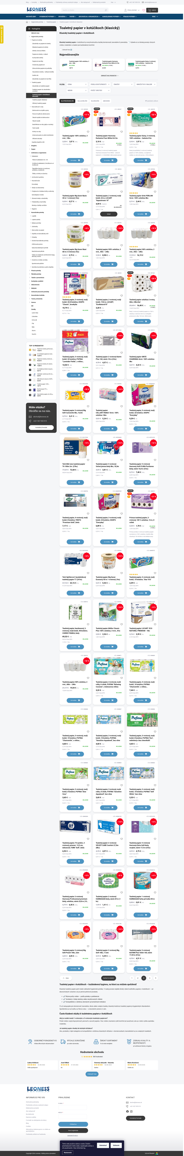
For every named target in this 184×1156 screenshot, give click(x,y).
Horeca (33, 302)
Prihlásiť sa (73, 1124)
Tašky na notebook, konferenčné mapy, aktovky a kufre (43, 255)
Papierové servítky (37, 61)
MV (32, 306)
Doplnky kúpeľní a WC (38, 142)
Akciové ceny (35, 33)
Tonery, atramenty (36, 299)
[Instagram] (131, 1111)
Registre (34, 209)
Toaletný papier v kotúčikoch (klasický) (41, 95)
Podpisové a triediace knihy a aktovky (43, 191)
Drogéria (34, 145)
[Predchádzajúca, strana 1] (137, 978)
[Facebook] (127, 1111)
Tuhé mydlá (35, 128)
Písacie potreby (36, 270)
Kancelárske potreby (37, 212)
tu (84, 1148)
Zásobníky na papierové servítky (41, 79)
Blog (27, 2)
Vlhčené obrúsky (37, 138)
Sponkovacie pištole (38, 263)
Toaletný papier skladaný (39, 100)
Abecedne (106, 101)
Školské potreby (36, 274)
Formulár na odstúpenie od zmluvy (36, 1120)
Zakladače (35, 156)
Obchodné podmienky (46, 2)
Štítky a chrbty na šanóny (39, 173)
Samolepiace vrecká (38, 195)
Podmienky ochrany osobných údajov (67, 2)
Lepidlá (34, 216)
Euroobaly (35, 184)
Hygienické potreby (37, 36)
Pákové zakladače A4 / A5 (40, 160)
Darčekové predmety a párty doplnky (42, 267)
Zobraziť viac (92, 1074)
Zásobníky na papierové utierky (41, 43)
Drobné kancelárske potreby (40, 240)
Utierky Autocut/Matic (38, 50)
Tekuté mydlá (36, 121)
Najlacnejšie (82, 101)
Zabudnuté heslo (72, 1135)
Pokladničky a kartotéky (39, 202)
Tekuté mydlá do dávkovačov (40, 117)
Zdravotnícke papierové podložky (42, 68)
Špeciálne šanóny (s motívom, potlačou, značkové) (41, 169)
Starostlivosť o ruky (37, 107)
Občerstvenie (35, 284)
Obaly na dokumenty (38, 187)
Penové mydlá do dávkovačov (41, 114)
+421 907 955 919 (40, 421)
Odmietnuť (103, 1145)
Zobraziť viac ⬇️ (67, 49)
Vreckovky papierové (38, 65)
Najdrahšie (95, 101)
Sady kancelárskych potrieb (40, 248)
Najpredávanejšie (67, 101)
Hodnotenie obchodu (92, 1052)
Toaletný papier (36, 82)
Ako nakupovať (85, 2)
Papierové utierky (37, 40)
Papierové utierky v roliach (40, 54)
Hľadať (106, 10)
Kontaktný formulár (41, 427)
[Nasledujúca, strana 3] (149, 978)
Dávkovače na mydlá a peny (40, 110)
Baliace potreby (36, 223)
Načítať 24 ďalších (108, 978)
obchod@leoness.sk (40, 417)
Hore (67, 978)
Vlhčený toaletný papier (39, 103)
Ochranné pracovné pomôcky (40, 291)
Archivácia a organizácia (38, 153)
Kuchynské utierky (37, 57)
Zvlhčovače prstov (37, 244)
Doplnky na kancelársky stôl (40, 233)
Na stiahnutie (30, 1114)
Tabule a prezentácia (37, 277)
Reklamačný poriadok (99, 2)
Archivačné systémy (38, 177)
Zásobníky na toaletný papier (40, 86)
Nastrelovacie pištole (38, 251)
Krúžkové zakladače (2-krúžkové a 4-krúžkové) (43, 164)
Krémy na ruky (36, 131)
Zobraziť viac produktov (109, 75)
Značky (33, 309)
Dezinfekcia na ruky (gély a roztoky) (42, 124)
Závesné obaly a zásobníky (40, 198)
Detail (108, 214)
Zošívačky (35, 226)
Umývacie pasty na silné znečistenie (42, 135)
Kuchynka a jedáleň (37, 281)
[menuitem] (31, 16)
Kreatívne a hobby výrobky (40, 260)
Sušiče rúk (35, 75)
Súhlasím (116, 1145)
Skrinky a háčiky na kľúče (39, 205)
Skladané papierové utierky (40, 47)
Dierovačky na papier (38, 230)
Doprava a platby (31, 1117)
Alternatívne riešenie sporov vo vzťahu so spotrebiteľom (38, 1130)
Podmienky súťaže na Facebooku (36, 1134)
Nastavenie (68, 1153)
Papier (33, 149)
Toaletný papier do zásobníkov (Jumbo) (41, 90)
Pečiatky (34, 237)
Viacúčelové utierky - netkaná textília (43, 72)
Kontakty (34, 2)
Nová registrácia (73, 1130)
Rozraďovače (36, 180)
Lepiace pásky (36, 219)
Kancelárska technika (37, 295)
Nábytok (33, 288)
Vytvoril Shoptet (149, 1153)
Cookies (28, 1126)
